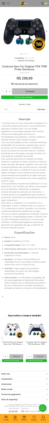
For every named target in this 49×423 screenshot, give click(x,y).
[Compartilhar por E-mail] (33, 58)
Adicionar (16, 356)
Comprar (30, 91)
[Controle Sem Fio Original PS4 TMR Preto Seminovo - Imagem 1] (24, 31)
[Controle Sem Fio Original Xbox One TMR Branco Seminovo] (12, 340)
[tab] (21, 54)
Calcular (41, 109)
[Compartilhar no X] (31, 58)
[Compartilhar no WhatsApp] (28, 58)
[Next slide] (46, 31)
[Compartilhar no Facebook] (26, 58)
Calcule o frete (25, 104)
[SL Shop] (24, 3)
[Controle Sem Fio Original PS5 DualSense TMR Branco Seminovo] (36, 340)
